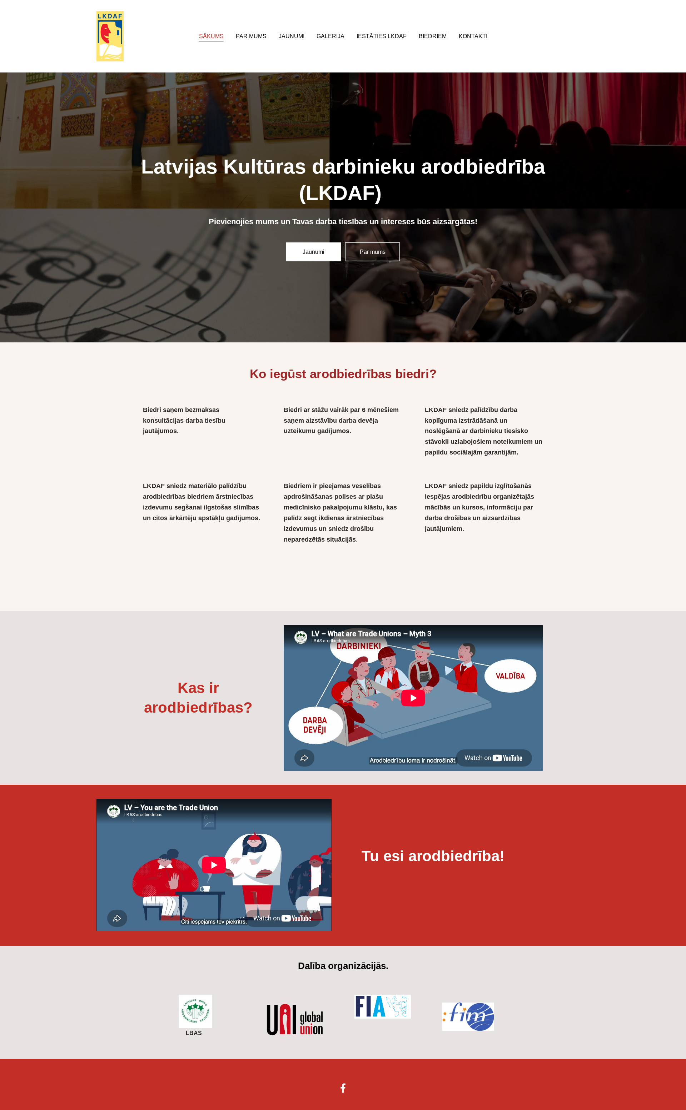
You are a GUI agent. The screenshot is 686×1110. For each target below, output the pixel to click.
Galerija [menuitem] (330, 36)
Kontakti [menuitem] (473, 36)
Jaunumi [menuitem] (291, 36)
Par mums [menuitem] (251, 36)
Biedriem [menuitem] (433, 36)
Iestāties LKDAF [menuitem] (382, 36)
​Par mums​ (373, 252)
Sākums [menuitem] (211, 36)
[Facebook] (343, 1088)
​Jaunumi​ (313, 252)
